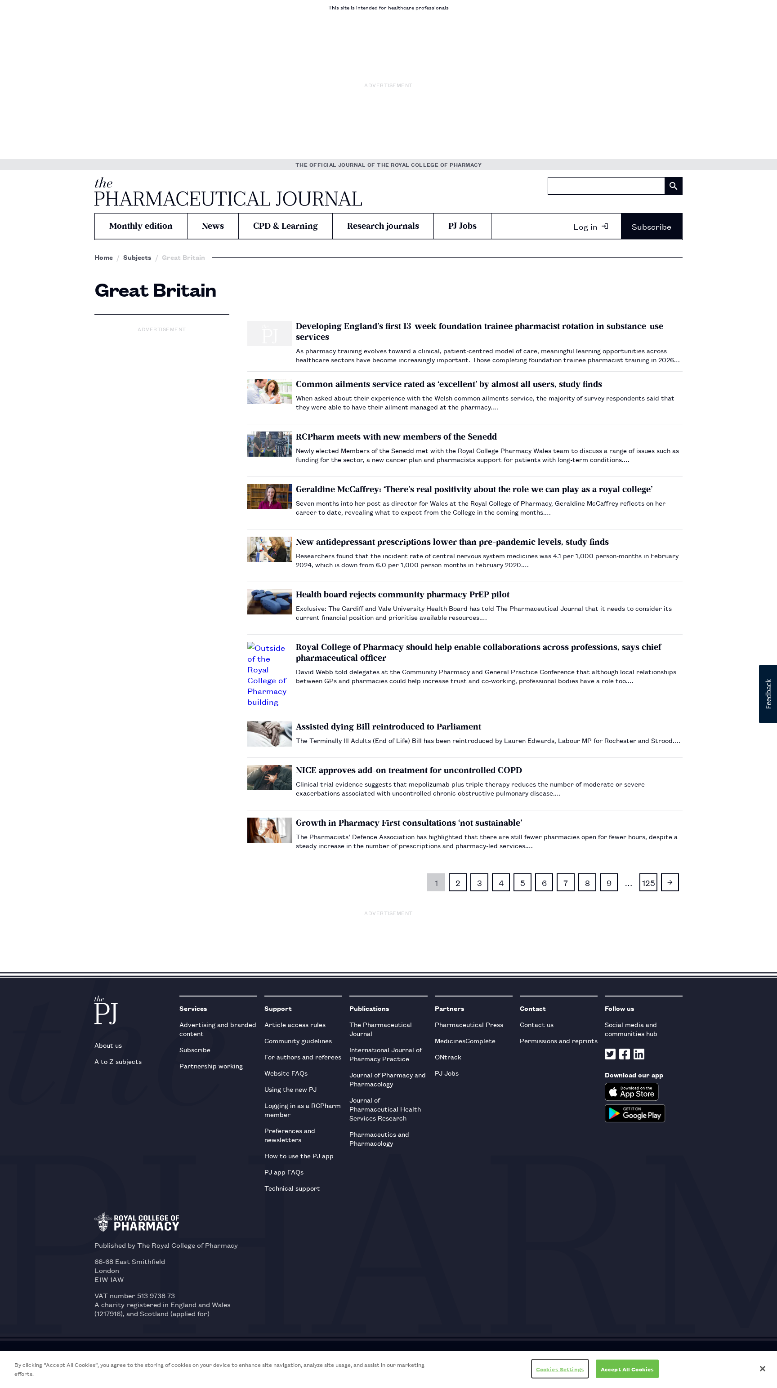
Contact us (537, 1024)
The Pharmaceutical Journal (380, 1028)
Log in (585, 226)
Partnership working (211, 1065)
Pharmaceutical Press (469, 1024)
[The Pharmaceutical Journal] (228, 191)
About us (108, 1045)
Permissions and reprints (559, 1040)
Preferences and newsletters (289, 1135)
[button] (768, 694)
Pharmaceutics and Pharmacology (379, 1138)
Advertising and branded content (217, 1028)
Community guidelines (298, 1040)
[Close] (763, 1369)
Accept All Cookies (627, 1369)
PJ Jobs (462, 226)
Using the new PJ (290, 1089)
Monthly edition (141, 226)
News (213, 226)
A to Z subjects (118, 1061)
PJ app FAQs (284, 1171)
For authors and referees (302, 1056)
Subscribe (651, 226)
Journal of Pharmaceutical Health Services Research (385, 1108)
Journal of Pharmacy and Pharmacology (387, 1079)
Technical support (292, 1187)
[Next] (670, 882)
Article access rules (295, 1024)
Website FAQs (286, 1072)
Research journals (383, 226)
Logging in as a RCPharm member (302, 1109)
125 (648, 882)
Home (103, 257)
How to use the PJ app (299, 1155)
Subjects (137, 257)
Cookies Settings (560, 1369)
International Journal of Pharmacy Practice (385, 1054)
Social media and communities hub (631, 1028)
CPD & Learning (285, 226)
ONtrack (448, 1056)
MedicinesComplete (465, 1040)
